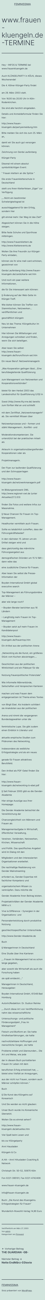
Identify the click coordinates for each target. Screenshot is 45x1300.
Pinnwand (20, 1234)
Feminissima (22, 4)
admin (7, 1231)
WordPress (27, 1290)
